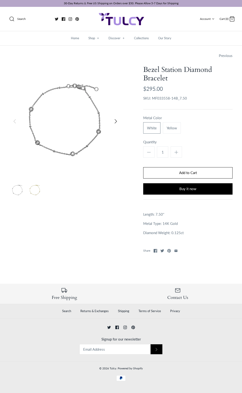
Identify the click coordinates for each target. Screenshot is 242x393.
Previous (226, 55)
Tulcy (113, 368)
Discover (116, 38)
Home (75, 38)
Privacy (175, 311)
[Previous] (14, 121)
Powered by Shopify (130, 368)
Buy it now (187, 189)
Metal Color (152, 118)
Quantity (150, 142)
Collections (141, 38)
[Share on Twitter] (162, 251)
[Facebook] (63, 19)
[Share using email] (176, 251)
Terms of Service (149, 311)
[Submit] (156, 349)
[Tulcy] (121, 19)
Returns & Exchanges (94, 311)
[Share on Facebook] (155, 251)
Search (66, 311)
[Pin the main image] (169, 251)
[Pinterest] (77, 19)
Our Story (164, 38)
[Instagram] (70, 19)
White (152, 128)
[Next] (116, 121)
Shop (93, 38)
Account (205, 19)
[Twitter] (56, 19)
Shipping (123, 311)
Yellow (172, 128)
